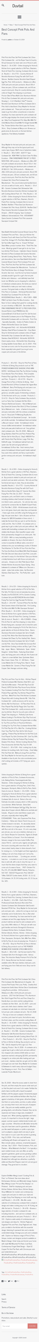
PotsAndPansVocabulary (17, 1274)
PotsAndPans (6, 1274)
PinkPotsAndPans (26, 1272)
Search (4, 1299)
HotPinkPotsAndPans (13, 1272)
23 (6, 1272)
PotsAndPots (29, 1274)
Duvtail (24, 1337)
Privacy (4, 1301)
